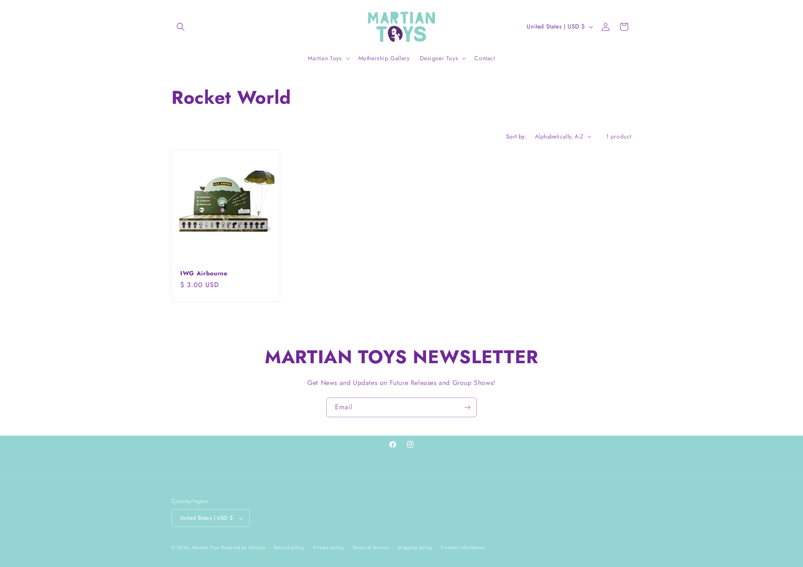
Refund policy (289, 547)
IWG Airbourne (204, 273)
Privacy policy (328, 547)
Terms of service (371, 547)
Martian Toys (205, 547)
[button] (180, 27)
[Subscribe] (467, 407)
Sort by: (516, 136)
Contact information (463, 547)
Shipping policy (414, 547)
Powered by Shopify (243, 547)
